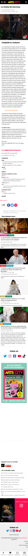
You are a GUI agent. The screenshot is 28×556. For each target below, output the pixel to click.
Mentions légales (23, 545)
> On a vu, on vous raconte (11, 110)
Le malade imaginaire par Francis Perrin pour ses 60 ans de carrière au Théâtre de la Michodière (13, 269)
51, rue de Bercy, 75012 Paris (8, 155)
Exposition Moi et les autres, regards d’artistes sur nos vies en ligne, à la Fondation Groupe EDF (14, 327)
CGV (27, 547)
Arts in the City (23, 538)
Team (26, 543)
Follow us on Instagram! (21, 501)
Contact (26, 541)
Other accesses (3, 200)
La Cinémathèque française (11, 150)
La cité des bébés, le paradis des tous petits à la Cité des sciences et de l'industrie (14, 238)
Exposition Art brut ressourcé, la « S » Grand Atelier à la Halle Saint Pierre (13, 299)
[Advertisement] (14, 422)
